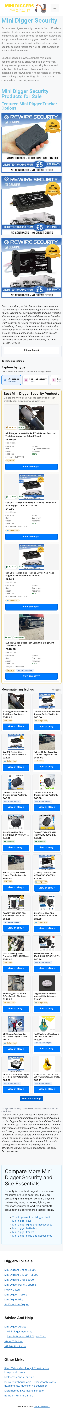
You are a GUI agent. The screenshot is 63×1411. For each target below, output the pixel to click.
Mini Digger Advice (15, 1326)
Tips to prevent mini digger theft (31, 1217)
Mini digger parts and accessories (32, 1235)
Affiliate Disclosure (15, 1346)
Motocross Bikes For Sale (19, 1377)
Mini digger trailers (23, 1232)
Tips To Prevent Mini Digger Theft (26, 1336)
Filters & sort (31, 350)
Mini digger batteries (24, 1228)
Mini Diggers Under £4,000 (20, 1269)
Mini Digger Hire (13, 1299)
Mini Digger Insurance (19, 1331)
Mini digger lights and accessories (32, 1224)
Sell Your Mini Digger (16, 1304)
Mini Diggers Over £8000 (19, 1279)
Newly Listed (12, 1289)
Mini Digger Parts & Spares (20, 1284)
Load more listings (31, 1098)
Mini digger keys (22, 1220)
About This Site (13, 1341)
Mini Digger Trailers (15, 1294)
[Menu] (55, 8)
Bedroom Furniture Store (18, 1395)
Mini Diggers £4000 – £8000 (21, 1274)
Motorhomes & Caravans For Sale (24, 1390)
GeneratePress (42, 1406)
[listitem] (11, 380)
